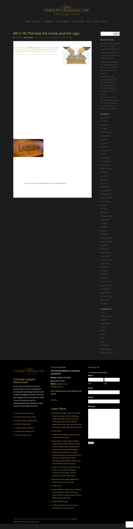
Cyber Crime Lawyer (59, 467)
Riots (102, 338)
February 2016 (105, 252)
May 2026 (104, 129)
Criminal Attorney (43, 37)
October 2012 (105, 289)
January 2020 (105, 194)
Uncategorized (106, 349)
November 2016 (106, 238)
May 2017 (104, 231)
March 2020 (105, 187)
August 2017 (105, 220)
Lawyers (36, 21)
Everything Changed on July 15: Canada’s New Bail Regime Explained (110, 55)
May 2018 (104, 209)
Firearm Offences (75, 489)
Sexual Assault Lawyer (60, 441)
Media (103, 327)
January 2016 (105, 256)
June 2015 (104, 267)
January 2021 (105, 161)
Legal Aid (104, 320)
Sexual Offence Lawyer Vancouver (63, 463)
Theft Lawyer (56, 486)
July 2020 (104, 172)
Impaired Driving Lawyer (60, 437)
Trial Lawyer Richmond (60, 505)
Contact (104, 21)
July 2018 (104, 205)
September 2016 (106, 241)
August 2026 (105, 118)
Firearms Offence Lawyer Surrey (63, 495)
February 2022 (105, 150)
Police (59, 37)
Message (92, 406)
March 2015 (105, 278)
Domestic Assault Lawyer (61, 479)
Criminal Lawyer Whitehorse (25, 431)
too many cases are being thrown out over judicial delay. (45, 183)
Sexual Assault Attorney (60, 455)
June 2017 (104, 227)
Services (49, 21)
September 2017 (106, 216)
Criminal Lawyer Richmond (24, 428)
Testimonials (78, 21)
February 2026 (105, 132)
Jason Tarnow (19, 37)
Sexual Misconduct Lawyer (68, 452)
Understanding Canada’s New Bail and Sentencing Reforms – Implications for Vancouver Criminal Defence (109, 67)
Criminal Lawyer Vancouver (24, 413)
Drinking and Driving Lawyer (62, 434)
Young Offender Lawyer (60, 501)
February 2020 (105, 190)
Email (90, 388)
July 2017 (104, 223)
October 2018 (105, 201)
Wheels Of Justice (67, 37)
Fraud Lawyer (56, 431)
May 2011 (104, 303)
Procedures (62, 21)
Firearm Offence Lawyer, (60, 489)
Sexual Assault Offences (66, 444)
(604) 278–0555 (64, 378)
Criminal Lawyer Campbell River (26, 420)
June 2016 (104, 245)
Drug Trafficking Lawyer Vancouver (69, 427)
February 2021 (105, 158)
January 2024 (105, 136)
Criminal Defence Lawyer (66, 470)
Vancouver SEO (33, 522)
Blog (89, 21)
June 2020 (104, 176)
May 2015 (104, 271)
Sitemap (74, 519)
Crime (35, 37)
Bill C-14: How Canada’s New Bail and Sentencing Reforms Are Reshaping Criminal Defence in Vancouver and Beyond (109, 103)
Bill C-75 (33, 48)
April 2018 (104, 212)
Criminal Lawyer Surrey (23, 435)
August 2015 (105, 263)
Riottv (103, 342)
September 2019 (106, 198)
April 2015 (104, 274)
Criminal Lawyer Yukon (23, 424)
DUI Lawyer (76, 434)
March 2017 (105, 234)
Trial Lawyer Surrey (66, 508)
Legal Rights (53, 37)
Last (105, 384)
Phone (91, 397)
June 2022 (104, 143)
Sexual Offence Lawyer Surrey (70, 461)
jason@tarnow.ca (62, 384)
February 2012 (105, 292)
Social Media (105, 345)
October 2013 (105, 281)
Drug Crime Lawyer (73, 413)
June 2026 (104, 125)
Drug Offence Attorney (66, 419)
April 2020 (104, 183)
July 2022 (104, 139)
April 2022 (104, 147)
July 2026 (104, 121)
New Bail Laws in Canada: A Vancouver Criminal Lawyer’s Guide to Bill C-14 (110, 46)
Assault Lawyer (68, 482)
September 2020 (106, 169)
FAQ (95, 21)
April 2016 (104, 249)
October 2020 (105, 165)
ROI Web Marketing (20, 522)
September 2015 (106, 260)
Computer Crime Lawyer (60, 473)
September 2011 (106, 296)
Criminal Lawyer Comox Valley (25, 417)
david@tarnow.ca (57, 387)
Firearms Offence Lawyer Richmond (64, 492)
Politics (103, 334)
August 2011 (105, 300)
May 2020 (104, 180)
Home (27, 21)
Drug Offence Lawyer (59, 413)
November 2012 (106, 285)
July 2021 (104, 154)
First (89, 384)
